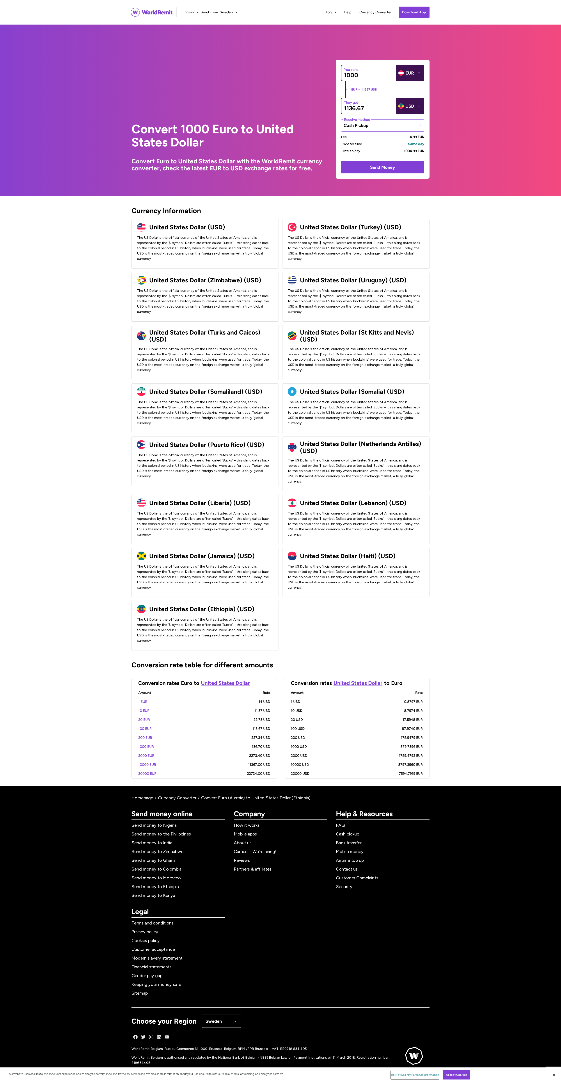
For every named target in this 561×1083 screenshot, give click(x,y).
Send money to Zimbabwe (157, 851)
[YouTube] (167, 1037)
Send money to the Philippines (161, 834)
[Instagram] (151, 1037)
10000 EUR (147, 764)
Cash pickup (347, 834)
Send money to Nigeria (154, 825)
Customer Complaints (357, 877)
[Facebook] (135, 1037)
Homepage (142, 797)
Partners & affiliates (253, 869)
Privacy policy (144, 931)
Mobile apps (245, 834)
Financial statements (151, 966)
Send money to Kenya (153, 895)
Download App (414, 12)
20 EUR (144, 720)
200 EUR (145, 738)
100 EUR (145, 729)
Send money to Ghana (153, 860)
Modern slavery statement (157, 958)
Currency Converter (375, 12)
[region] (280, 1075)
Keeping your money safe (156, 984)
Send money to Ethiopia (155, 886)
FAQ (340, 825)
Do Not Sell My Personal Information (415, 1074)
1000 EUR (146, 747)
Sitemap (139, 993)
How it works (246, 825)
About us (243, 842)
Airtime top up (350, 860)
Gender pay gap (146, 975)
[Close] (554, 1075)
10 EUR (143, 711)
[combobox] (382, 125)
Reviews (242, 860)
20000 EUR (147, 773)
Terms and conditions (152, 923)
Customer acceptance (153, 949)
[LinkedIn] (159, 1037)
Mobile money (350, 851)
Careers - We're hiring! (255, 851)
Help (348, 12)
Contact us (347, 869)
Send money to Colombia (156, 869)
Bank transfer (349, 842)
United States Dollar (225, 683)
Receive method (357, 119)
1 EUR (142, 702)
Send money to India (151, 842)
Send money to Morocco (156, 877)
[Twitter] (143, 1037)
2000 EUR (146, 755)
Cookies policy (145, 940)
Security (344, 886)
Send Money (382, 167)
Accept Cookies (456, 1074)
